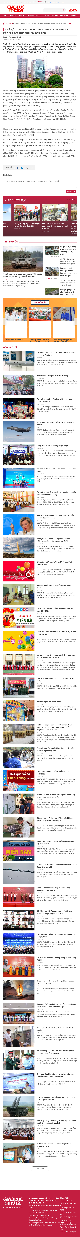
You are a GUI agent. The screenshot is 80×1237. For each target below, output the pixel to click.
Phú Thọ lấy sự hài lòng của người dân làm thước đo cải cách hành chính (27, 226)
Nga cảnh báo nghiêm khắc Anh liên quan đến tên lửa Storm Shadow (55, 516)
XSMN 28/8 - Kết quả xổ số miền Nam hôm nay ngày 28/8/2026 (55, 842)
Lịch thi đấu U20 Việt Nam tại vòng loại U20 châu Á (63, 342)
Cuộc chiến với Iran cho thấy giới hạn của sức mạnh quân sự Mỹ (55, 982)
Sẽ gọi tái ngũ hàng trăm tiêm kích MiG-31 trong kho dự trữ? (68, 250)
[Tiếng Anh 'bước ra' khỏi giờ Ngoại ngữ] (18, 454)
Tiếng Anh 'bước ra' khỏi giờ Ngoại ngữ (52, 446)
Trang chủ (5, 15)
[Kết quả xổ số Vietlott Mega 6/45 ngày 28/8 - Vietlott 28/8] (18, 571)
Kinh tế (48, 29)
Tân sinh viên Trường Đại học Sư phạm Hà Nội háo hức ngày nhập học (55, 749)
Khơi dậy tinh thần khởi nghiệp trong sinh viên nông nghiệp (56, 935)
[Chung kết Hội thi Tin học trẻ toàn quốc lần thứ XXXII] (18, 478)
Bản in (27, 168)
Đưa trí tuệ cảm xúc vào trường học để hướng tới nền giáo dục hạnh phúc (56, 796)
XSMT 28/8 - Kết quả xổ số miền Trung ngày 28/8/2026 (54, 772)
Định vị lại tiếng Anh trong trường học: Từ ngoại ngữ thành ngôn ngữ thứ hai (56, 1122)
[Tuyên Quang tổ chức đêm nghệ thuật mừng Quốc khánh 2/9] (18, 408)
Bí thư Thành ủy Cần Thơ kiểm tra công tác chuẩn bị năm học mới (54, 1215)
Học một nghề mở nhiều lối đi (49, 702)
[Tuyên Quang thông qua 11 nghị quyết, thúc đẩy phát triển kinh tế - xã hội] (18, 501)
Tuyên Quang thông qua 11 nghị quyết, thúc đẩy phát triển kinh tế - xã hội (56, 493)
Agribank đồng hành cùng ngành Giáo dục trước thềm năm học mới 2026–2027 (56, 656)
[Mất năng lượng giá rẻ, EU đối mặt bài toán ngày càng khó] (40, 322)
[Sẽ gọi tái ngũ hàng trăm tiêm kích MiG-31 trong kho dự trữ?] (52, 250)
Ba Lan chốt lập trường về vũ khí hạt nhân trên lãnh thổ (56, 423)
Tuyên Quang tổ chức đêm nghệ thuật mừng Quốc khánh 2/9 (55, 400)
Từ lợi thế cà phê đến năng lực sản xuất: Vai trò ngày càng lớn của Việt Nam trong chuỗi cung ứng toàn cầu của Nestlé (54, 227)
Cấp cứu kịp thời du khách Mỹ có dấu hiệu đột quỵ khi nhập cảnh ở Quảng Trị (55, 819)
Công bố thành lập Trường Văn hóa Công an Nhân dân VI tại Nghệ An (54, 889)
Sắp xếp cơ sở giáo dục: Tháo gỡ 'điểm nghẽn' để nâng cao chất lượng (15, 342)
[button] (67, 199)
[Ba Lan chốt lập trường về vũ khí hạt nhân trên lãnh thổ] (18, 431)
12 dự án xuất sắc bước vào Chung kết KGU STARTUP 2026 (54, 1145)
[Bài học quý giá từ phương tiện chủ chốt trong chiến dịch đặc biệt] (52, 293)
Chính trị (40, 29)
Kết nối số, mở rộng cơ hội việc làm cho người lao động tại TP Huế (56, 1168)
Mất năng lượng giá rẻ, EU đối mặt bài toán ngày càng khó (40, 342)
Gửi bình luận (71, 192)
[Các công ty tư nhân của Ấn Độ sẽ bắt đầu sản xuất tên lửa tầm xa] (18, 361)
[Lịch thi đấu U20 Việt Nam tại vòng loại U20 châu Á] (64, 322)
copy (32, 168)
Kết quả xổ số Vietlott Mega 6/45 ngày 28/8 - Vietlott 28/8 (55, 563)
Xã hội (19, 29)
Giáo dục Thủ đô (73, 10)
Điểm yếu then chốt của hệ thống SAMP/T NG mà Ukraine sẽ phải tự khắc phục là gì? (55, 540)
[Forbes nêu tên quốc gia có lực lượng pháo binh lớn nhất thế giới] (52, 271)
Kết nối (46, 15)
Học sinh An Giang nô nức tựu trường (52, 376)
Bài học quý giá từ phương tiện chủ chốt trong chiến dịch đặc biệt (67, 293)
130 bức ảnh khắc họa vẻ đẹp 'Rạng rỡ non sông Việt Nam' (56, 959)
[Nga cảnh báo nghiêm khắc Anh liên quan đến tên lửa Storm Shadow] (18, 524)
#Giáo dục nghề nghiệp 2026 (53, 23)
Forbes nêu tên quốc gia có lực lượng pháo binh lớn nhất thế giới (68, 272)
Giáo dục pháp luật (34, 15)
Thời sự (21, 15)
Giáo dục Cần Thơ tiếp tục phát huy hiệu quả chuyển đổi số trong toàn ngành (55, 1075)
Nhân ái (73, 15)
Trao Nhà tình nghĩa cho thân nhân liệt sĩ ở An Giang (55, 679)
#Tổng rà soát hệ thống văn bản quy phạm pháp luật (28, 23)
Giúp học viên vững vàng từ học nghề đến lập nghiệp (55, 1028)
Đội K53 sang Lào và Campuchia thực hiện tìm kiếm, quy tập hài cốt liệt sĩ (55, 1052)
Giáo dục (13, 15)
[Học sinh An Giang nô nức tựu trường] (18, 385)
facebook (17, 168)
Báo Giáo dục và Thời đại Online (15, 8)
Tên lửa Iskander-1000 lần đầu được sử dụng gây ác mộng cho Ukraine (56, 1098)
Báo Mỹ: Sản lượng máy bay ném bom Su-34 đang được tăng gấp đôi (57, 866)
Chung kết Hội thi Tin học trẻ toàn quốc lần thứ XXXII (56, 470)
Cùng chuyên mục (15, 200)
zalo (22, 168)
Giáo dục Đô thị (29, 29)
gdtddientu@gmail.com (57, 2)
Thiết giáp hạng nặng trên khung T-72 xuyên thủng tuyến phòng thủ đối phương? (22, 275)
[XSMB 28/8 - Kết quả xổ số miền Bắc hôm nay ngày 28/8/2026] (18, 617)
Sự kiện (9, 23)
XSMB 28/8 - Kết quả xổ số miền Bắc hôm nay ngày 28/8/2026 (55, 610)
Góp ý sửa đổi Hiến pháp (61, 29)
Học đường (64, 15)
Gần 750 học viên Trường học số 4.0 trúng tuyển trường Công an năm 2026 (54, 912)
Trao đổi (55, 15)
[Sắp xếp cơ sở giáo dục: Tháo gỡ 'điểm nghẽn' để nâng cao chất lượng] (16, 322)
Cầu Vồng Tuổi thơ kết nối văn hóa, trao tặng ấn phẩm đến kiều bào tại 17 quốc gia (56, 1005)
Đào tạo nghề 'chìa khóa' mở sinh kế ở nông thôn (54, 586)
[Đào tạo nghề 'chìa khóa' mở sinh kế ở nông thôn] (18, 594)
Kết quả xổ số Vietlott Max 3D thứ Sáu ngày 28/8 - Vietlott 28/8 (56, 633)
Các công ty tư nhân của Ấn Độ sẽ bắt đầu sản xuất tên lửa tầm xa (56, 354)
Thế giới (5, 279)
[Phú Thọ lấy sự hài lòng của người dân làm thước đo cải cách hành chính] (27, 212)
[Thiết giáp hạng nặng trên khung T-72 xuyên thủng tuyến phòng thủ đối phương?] (23, 259)
